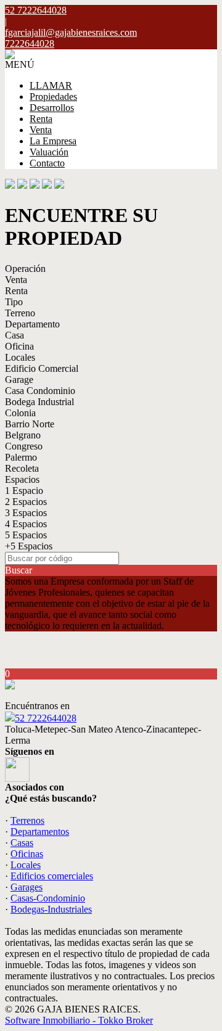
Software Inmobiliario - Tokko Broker (79, 1020)
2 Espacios (26, 501)
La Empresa (53, 141)
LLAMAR (51, 85)
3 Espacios (26, 512)
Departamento (32, 324)
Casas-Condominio (47, 898)
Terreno (20, 313)
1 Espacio (24, 490)
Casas (21, 842)
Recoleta (22, 468)
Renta (41, 118)
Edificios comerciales (51, 876)
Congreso (24, 446)
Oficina (19, 346)
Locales (20, 357)
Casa (14, 335)
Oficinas (26, 853)
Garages (26, 887)
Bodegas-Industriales (51, 909)
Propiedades (53, 96)
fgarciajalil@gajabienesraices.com (71, 32)
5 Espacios (26, 535)
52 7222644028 (45, 718)
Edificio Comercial (41, 368)
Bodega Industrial (39, 401)
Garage (19, 379)
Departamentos (39, 831)
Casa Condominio (40, 390)
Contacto (47, 163)
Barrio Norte (29, 424)
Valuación (49, 152)
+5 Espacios (28, 546)
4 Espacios (26, 524)
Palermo (21, 457)
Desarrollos (52, 107)
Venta (41, 130)
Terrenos (27, 820)
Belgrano (23, 435)
